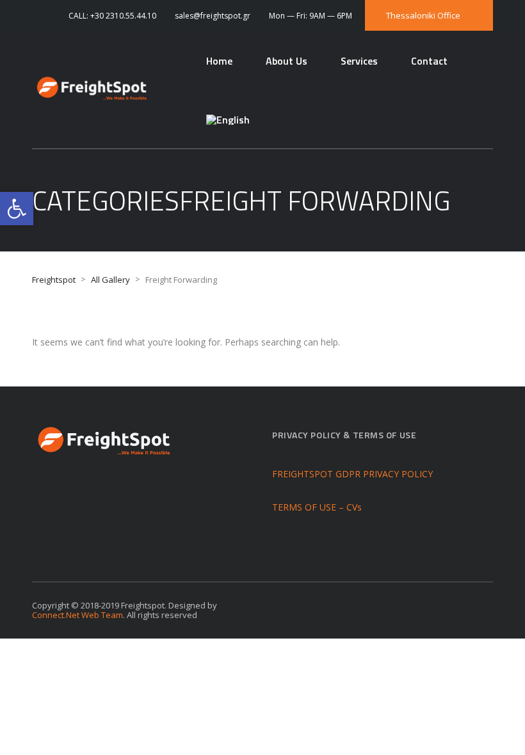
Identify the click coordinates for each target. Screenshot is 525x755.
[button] (16, 208)
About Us (286, 60)
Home (219, 60)
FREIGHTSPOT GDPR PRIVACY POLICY (352, 474)
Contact (429, 60)
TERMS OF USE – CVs (317, 507)
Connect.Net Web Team (77, 615)
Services (359, 60)
